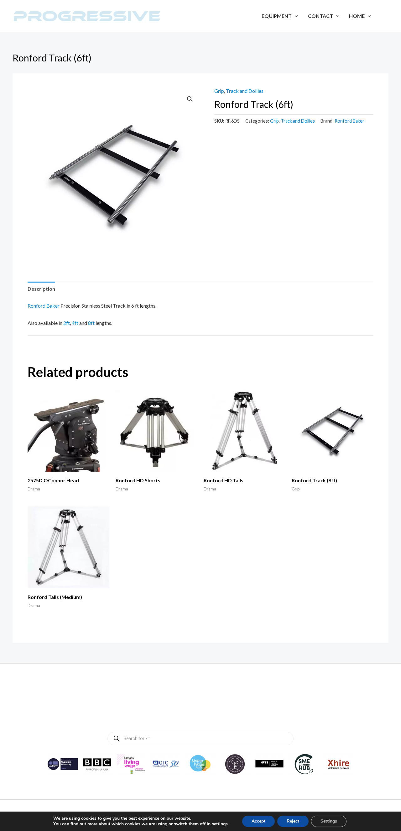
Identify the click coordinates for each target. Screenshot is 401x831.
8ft (91, 323)
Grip (219, 91)
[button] (189, 99)
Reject (293, 821)
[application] (295, 16)
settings (220, 824)
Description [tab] (41, 289)
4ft (75, 323)
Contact (320, 16)
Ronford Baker (349, 121)
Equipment (277, 16)
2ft (66, 323)
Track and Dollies (244, 91)
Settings (328, 821)
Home (357, 16)
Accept (258, 821)
